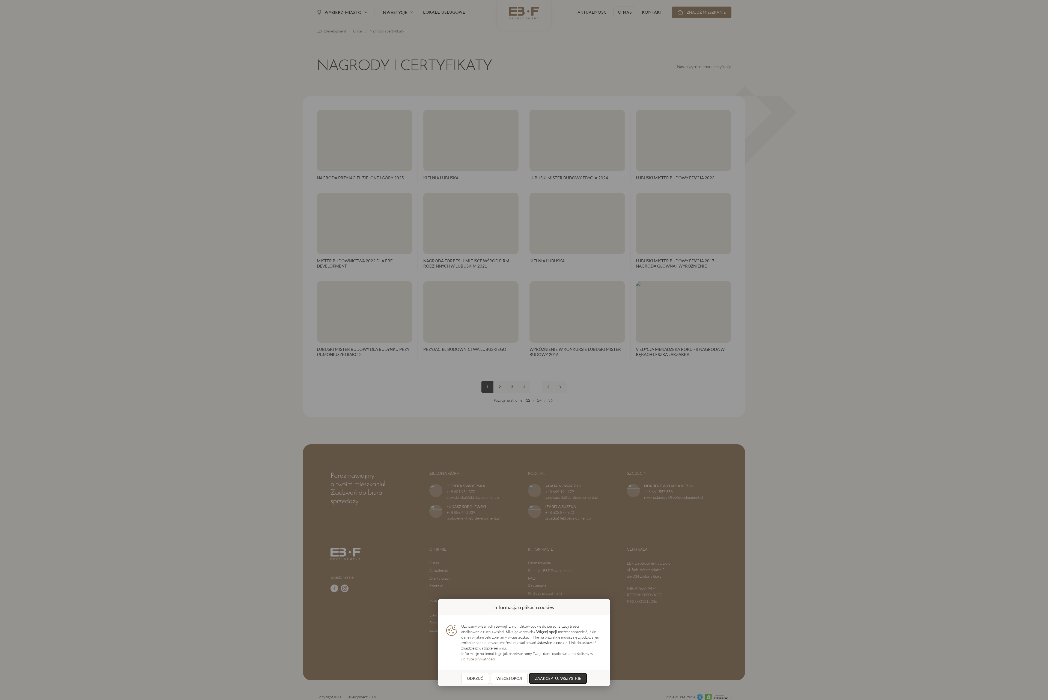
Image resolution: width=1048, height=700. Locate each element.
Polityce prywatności (478, 659)
